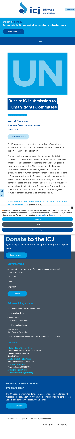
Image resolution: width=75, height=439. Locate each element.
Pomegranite (45, 419)
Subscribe (17, 294)
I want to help (13, 31)
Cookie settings (37, 230)
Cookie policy (61, 424)
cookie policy (55, 215)
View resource (18, 137)
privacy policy (41, 215)
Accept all (37, 219)
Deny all (37, 224)
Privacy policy (49, 424)
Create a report (16, 406)
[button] (72, 208)
